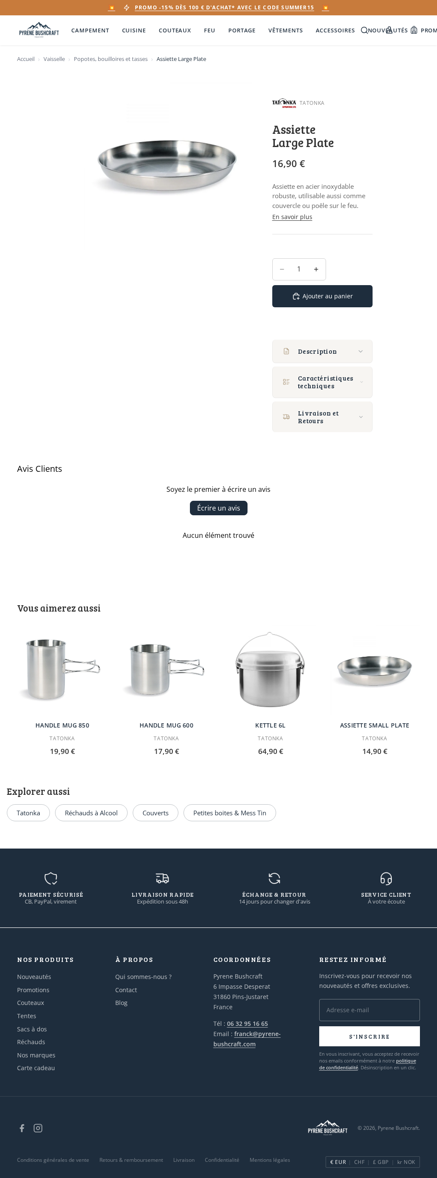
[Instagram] (38, 1128)
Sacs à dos (32, 1029)
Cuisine (134, 30)
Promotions (33, 990)
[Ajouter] (94, 701)
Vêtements (285, 30)
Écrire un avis (218, 508)
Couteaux (175, 30)
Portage (242, 30)
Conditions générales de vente (53, 1160)
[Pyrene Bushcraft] (39, 30)
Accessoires (335, 30)
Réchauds (31, 1042)
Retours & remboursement (131, 1160)
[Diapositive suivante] (202, 669)
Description (317, 351)
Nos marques (36, 1055)
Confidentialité (222, 1160)
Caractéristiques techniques (325, 382)
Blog (121, 1003)
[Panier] (414, 30)
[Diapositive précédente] (130, 669)
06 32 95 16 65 (247, 1023)
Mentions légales (270, 1160)
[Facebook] (21, 1128)
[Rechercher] (364, 30)
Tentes (26, 1016)
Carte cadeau (36, 1068)
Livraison (184, 1160)
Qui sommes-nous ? (143, 977)
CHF (359, 1162)
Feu (210, 30)
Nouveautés (34, 977)
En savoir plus (292, 217)
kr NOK (406, 1162)
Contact (126, 990)
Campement (90, 30)
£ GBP (380, 1162)
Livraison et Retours (318, 417)
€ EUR (338, 1162)
